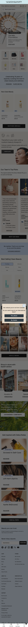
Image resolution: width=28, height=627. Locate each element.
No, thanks (14, 320)
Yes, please (14, 315)
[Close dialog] (24, 305)
